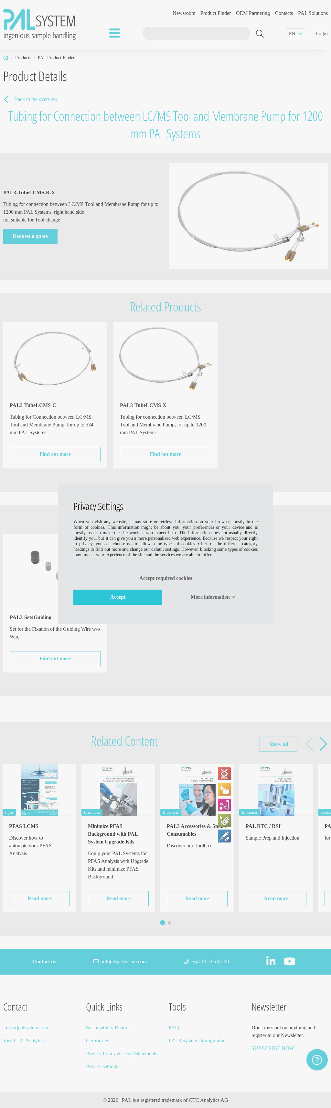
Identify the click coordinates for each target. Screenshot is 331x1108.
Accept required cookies (165, 578)
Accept (117, 597)
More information (211, 597)
